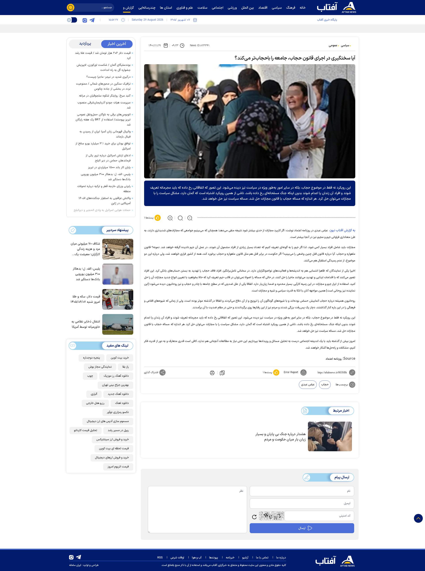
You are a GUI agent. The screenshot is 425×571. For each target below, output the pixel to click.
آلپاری (94, 394)
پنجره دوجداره (91, 357)
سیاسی (345, 45)
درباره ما (281, 558)
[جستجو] (70, 7)
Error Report (291, 372)
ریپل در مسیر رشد (118, 430)
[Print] (211, 372)
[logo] (338, 6)
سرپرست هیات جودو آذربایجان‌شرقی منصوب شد (104, 105)
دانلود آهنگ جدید (118, 394)
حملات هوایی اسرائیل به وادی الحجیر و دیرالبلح (102, 210)
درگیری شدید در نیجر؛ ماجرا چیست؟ (108, 77)
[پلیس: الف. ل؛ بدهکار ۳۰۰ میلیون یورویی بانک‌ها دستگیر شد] (116, 273)
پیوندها (213, 558)
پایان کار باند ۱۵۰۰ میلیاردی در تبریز (109, 167)
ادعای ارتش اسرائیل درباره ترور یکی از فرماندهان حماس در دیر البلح (108, 158)
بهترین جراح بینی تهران (115, 385)
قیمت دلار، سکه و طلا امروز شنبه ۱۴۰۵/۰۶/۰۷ (85, 299)
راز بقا (125, 367)
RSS (160, 558)
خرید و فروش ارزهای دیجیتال (112, 457)
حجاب (324, 384)
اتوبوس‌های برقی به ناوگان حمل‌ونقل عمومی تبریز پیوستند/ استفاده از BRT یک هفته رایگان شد (103, 119)
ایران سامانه (75, 565)
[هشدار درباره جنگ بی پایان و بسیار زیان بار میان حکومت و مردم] (330, 436)
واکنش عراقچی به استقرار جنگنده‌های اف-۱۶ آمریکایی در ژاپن (105, 201)
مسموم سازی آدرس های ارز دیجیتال (108, 421)
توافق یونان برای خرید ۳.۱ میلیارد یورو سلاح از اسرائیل (103, 146)
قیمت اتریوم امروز (118, 466)
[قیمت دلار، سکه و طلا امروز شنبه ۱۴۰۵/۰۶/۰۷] (116, 299)
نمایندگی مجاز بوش (100, 367)
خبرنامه (230, 558)
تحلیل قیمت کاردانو (85, 430)
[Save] (222, 372)
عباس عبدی (308, 384)
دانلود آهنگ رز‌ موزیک (116, 376)
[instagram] (85, 20)
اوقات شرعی (177, 558)
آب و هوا (196, 558)
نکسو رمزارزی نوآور (118, 412)
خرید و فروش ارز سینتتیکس (112, 439)
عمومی (333, 45)
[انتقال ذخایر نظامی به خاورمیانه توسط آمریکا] (116, 324)
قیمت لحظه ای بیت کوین (114, 448)
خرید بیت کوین (120, 357)
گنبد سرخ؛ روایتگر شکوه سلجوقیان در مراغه (105, 96)
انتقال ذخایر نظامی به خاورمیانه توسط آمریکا (85, 324)
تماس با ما (262, 558)
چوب (90, 376)
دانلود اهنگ (122, 403)
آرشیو (245, 558)
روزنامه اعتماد (334, 359)
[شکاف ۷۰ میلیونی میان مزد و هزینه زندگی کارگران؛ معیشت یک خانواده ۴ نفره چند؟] (116, 248)
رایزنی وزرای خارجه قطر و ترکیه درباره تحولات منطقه (104, 189)
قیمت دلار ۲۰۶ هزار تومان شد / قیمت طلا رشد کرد (103, 55)
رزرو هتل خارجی (95, 403)
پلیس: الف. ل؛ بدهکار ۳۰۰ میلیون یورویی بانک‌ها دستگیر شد (106, 177)
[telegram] (92, 20)
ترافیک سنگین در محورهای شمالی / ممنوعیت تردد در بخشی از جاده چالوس (103, 86)
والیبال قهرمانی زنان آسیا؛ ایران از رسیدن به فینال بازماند (105, 134)
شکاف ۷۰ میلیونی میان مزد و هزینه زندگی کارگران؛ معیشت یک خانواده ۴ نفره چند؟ (85, 249)
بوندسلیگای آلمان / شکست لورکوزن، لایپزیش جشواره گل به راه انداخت (104, 67)
